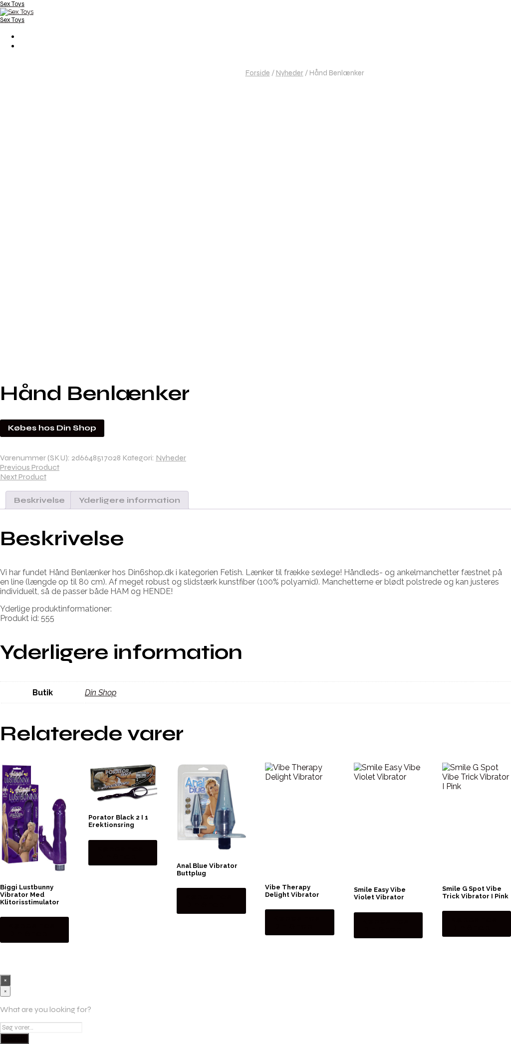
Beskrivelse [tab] (39, 500)
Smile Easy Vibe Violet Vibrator (380, 893)
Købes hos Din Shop (52, 427)
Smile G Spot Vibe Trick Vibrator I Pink (475, 892)
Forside (258, 72)
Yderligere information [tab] (129, 500)
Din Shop (100, 692)
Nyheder (289, 72)
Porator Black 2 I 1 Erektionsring (118, 821)
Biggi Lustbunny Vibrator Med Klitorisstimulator (29, 894)
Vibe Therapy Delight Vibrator (292, 890)
